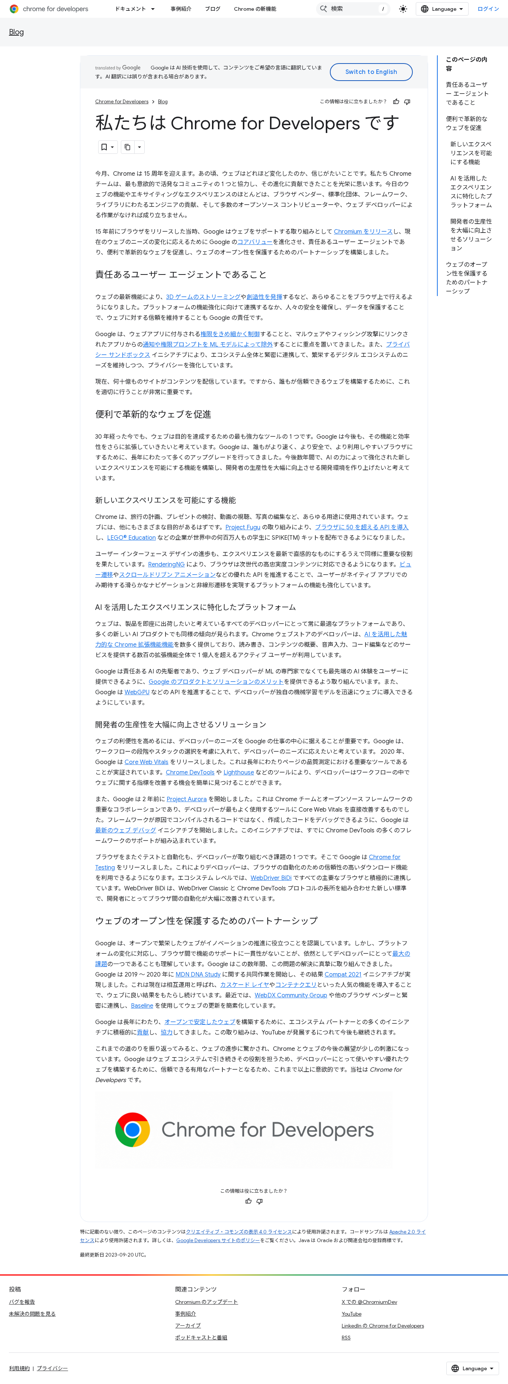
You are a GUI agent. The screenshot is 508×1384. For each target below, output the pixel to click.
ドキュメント (130, 9)
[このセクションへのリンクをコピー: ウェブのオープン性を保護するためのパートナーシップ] (325, 921)
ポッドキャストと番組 (201, 1337)
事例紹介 (181, 9)
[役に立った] (396, 101)
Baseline (142, 1006)
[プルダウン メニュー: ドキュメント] (155, 8)
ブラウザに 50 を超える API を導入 (362, 527)
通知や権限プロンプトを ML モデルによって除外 (208, 344)
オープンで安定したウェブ (199, 1022)
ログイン (488, 9)
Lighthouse (239, 772)
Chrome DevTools (190, 772)
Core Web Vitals (146, 762)
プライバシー (52, 1368)
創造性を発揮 (264, 297)
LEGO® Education (131, 538)
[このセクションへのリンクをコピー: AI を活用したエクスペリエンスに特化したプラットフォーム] (303, 608)
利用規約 (19, 1368)
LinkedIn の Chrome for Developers (383, 1325)
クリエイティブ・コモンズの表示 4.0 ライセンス (239, 1232)
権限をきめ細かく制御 (230, 334)
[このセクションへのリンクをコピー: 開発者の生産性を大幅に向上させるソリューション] (273, 725)
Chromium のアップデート (206, 1302)
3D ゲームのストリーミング (203, 297)
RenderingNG (166, 564)
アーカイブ (188, 1325)
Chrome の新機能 (255, 9)
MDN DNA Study (198, 974)
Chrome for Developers (121, 101)
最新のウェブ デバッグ (125, 830)
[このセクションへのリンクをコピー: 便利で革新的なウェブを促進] (218, 415)
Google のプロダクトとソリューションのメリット (216, 682)
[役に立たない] (407, 101)
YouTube (351, 1313)
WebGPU (137, 692)
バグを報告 (22, 1302)
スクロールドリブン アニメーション (167, 575)
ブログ (213, 9)
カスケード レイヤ (244, 985)
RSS (346, 1337)
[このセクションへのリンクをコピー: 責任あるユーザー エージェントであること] (274, 275)
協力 (167, 1032)
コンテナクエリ (296, 985)
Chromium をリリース (363, 231)
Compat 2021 (343, 974)
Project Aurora (187, 799)
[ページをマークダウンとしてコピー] (128, 147)
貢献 (143, 1032)
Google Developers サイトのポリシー (218, 1240)
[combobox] (353, 9)
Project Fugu (242, 527)
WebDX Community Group (291, 995)
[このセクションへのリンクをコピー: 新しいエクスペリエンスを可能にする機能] (243, 501)
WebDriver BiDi (271, 878)
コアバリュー (255, 242)
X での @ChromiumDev (369, 1302)
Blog (16, 32)
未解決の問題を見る (32, 1313)
